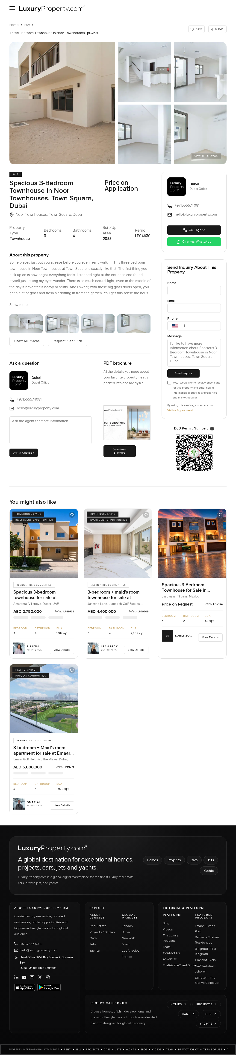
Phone (172, 318)
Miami (126, 944)
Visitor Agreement (180, 410)
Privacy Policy (188, 1049)
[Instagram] (32, 977)
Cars (194, 860)
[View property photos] (62, 103)
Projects (174, 860)
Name (171, 283)
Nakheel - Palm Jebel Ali (205, 968)
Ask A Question (23, 452)
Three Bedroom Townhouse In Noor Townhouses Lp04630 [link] (54, 33)
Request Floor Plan (67, 341)
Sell (79, 1049)
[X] (40, 977)
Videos (168, 929)
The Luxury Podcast (171, 938)
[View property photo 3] (200, 72)
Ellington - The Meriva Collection (207, 980)
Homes (152, 860)
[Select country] (175, 326)
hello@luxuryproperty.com (38, 950)
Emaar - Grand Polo (205, 928)
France (127, 957)
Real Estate (98, 926)
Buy (27, 25)
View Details (62, 650)
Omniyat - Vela (205, 960)
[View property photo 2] (144, 72)
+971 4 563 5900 (30, 944)
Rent (67, 1049)
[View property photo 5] (200, 134)
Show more (18, 305)
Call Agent (197, 230)
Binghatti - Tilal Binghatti (205, 951)
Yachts (209, 870)
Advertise (170, 959)
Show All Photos (27, 341)
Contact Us (171, 953)
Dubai (126, 932)
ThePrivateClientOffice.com (176, 965)
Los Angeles (130, 950)
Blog (166, 923)
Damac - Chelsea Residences (207, 939)
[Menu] (12, 8)
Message (174, 336)
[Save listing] (72, 515)
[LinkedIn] (16, 977)
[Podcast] (48, 977)
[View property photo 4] (144, 134)
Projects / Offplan (102, 932)
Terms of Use (212, 1049)
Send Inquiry (183, 373)
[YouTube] (24, 977)
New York (128, 938)
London (127, 926)
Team (167, 947)
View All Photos (206, 156)
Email (171, 301)
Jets (210, 860)
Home (14, 25)
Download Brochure (119, 451)
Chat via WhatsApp (197, 242)
